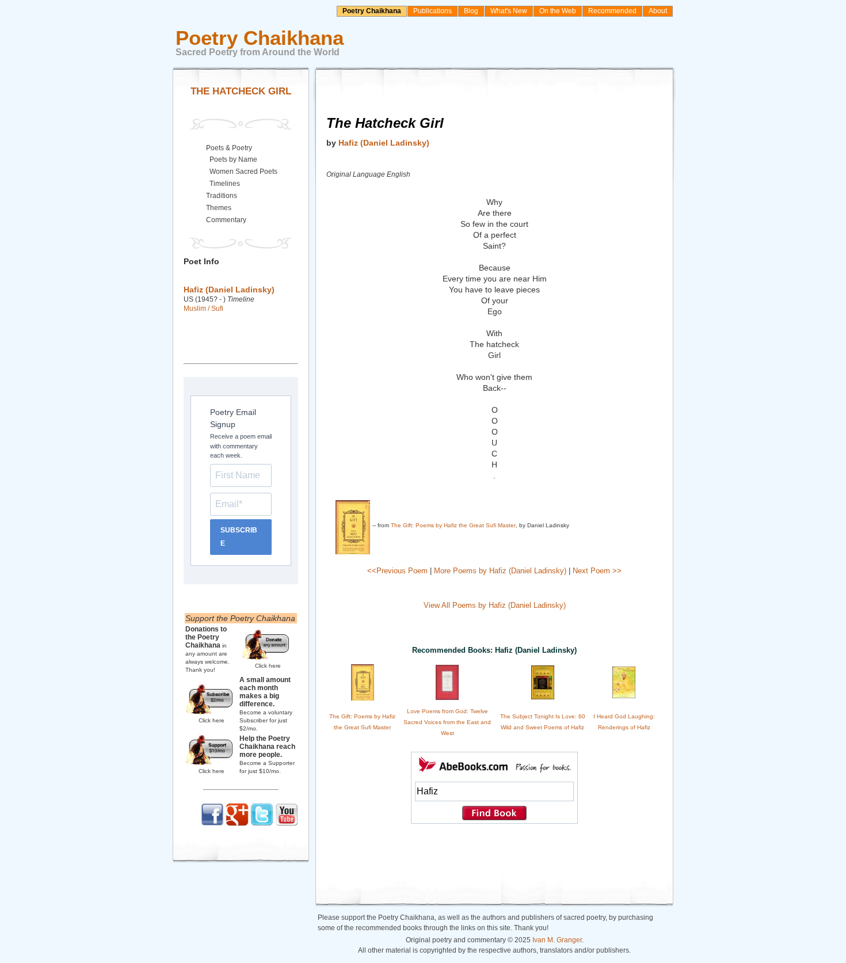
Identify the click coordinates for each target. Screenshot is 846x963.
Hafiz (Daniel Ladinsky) (383, 142)
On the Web (557, 11)
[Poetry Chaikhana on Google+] (237, 824)
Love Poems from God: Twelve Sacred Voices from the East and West (447, 722)
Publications (432, 11)
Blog (471, 11)
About (658, 11)
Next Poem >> (597, 570)
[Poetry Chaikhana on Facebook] (212, 824)
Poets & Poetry (229, 148)
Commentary (226, 220)
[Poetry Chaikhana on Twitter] (261, 824)
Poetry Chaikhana (371, 11)
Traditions (221, 196)
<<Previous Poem (397, 570)
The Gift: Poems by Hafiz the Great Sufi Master (453, 525)
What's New (508, 11)
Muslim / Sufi (203, 308)
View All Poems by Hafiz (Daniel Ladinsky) (495, 605)
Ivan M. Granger (557, 940)
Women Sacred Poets (243, 172)
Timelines (224, 184)
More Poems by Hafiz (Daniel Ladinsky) (500, 570)
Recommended (612, 11)
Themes (218, 208)
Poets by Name (233, 159)
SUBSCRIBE (238, 536)
